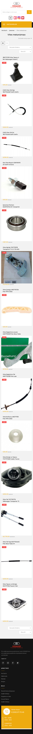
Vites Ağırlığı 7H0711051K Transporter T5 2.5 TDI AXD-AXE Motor (11, 249)
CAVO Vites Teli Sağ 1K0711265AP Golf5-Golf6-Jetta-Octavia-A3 (11, 92)
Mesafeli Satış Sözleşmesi (8, 691)
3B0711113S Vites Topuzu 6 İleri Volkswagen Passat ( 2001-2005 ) (11, 59)
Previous (4, 729)
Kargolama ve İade (6, 696)
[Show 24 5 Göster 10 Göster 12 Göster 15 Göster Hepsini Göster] (25, 51)
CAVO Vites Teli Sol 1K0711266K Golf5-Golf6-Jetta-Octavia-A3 (10, 134)
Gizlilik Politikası (5, 693)
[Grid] (3, 43)
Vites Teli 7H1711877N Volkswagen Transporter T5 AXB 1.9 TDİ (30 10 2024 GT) (11, 501)
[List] (7, 43)
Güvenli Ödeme (5, 699)
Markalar (3, 679)
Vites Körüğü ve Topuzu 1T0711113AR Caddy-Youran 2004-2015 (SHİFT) (11, 459)
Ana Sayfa (4, 30)
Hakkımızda (4, 676)
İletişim (3, 681)
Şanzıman (11, 30)
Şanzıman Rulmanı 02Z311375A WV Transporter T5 (11, 207)
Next (29, 729)
